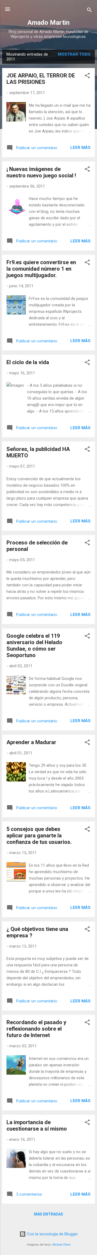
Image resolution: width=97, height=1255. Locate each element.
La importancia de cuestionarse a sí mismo (36, 1125)
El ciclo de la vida (27, 362)
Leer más (80, 147)
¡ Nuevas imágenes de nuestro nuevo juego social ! (41, 172)
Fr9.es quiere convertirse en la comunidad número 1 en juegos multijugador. (41, 268)
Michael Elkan (61, 1244)
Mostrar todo (74, 54)
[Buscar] (89, 11)
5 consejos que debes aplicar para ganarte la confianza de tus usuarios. (39, 835)
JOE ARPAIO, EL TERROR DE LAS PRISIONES (40, 78)
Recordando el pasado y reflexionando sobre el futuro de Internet (36, 1028)
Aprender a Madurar (31, 742)
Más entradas (48, 1214)
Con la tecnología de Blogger (52, 1234)
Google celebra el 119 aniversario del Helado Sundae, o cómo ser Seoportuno (34, 645)
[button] (87, 76)
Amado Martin (48, 22)
